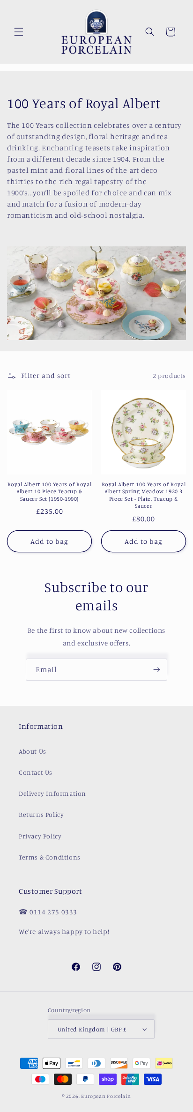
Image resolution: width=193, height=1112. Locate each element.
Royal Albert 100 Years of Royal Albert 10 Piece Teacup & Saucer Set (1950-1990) (49, 491)
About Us (32, 751)
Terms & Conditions (50, 857)
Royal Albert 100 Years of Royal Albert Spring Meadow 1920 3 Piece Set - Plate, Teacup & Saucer (144, 495)
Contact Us (35, 772)
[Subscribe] (156, 670)
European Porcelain (106, 1096)
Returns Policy (41, 814)
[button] (18, 32)
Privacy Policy (40, 836)
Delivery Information (52, 793)
